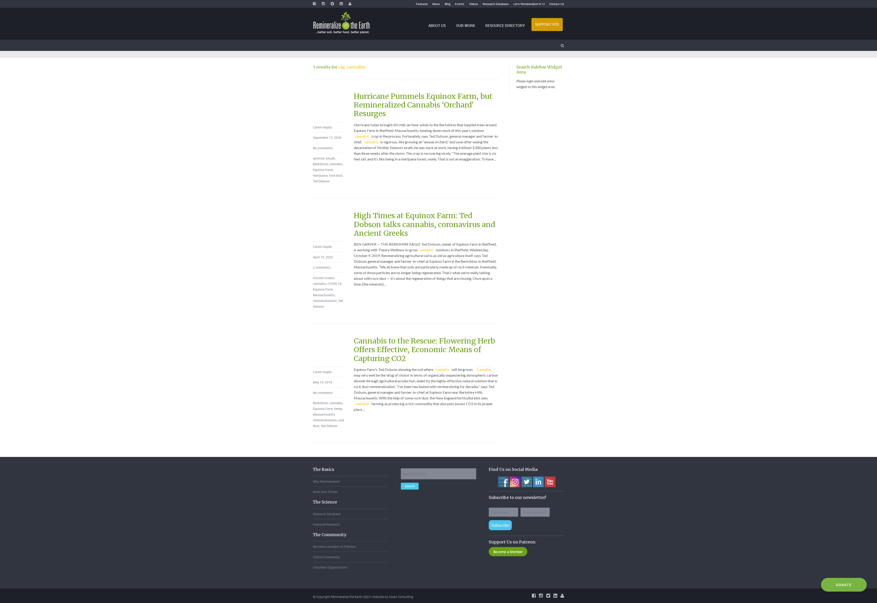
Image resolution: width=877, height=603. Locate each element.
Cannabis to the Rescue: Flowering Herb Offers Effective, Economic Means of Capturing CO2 (424, 349)
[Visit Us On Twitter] (526, 481)
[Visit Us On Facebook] (503, 481)
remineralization (325, 301)
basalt (330, 158)
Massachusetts (324, 295)
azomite (319, 158)
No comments (323, 148)
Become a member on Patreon (334, 546)
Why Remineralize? (326, 481)
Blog (447, 4)
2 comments (321, 267)
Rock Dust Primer (325, 492)
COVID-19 (334, 283)
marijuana (320, 175)
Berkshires (320, 164)
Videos (473, 4)
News (436, 4)
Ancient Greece (323, 278)
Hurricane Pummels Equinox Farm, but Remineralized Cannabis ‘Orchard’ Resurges (423, 105)
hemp (338, 408)
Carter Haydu (322, 127)
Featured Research (326, 524)
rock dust (335, 175)
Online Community (326, 557)
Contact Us (556, 4)
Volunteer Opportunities (330, 567)
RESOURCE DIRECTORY (505, 25)
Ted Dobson (321, 181)
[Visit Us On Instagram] (515, 481)
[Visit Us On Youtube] (550, 481)
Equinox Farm (323, 170)
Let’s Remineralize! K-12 (529, 4)
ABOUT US (437, 25)
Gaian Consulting (401, 597)
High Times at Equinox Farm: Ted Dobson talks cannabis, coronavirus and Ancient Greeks (424, 224)
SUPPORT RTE (547, 24)
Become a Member (508, 551)
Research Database (496, 4)
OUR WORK (465, 25)
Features (422, 4)
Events (459, 4)
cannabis (336, 164)
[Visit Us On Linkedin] (538, 481)
